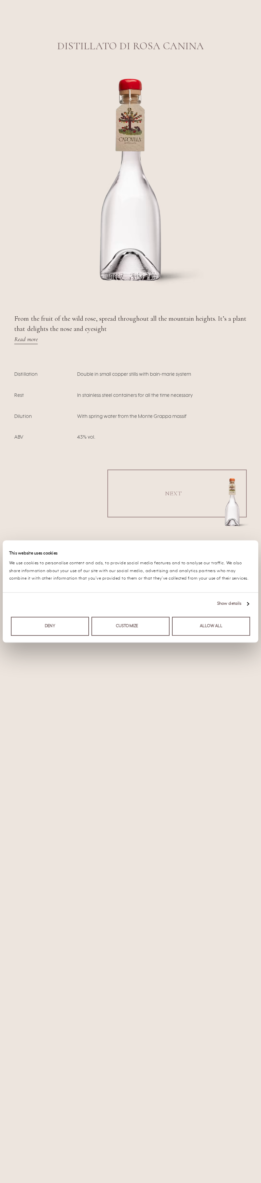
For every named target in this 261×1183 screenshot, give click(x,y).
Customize (127, 626)
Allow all (211, 626)
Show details (229, 603)
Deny (50, 626)
